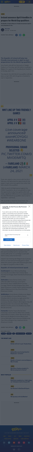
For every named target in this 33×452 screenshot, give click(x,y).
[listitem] (16, 235)
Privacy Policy (25, 245)
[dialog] (16, 226)
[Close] (29, 206)
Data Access (16, 245)
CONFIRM (9, 239)
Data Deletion (7, 245)
